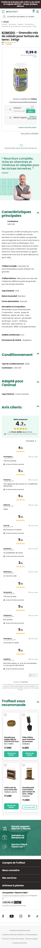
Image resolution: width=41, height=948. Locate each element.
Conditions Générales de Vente (19, 930)
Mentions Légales (31, 938)
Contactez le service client (14, 895)
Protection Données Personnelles (13, 938)
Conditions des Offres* (19, 943)
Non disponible (30, 107)
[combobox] (20, 17)
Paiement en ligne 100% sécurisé (27, 127)
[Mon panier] (37, 11)
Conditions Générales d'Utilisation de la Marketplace (19, 934)
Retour (6, 22)
